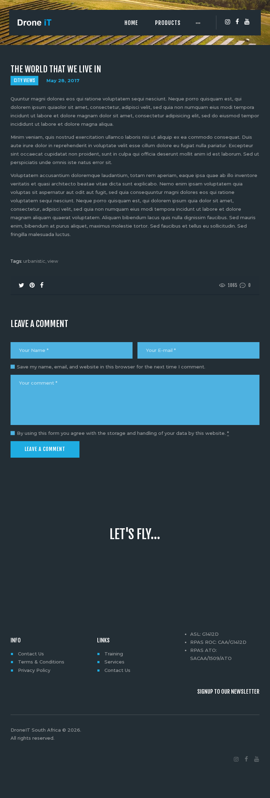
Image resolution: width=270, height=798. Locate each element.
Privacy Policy (34, 670)
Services (114, 662)
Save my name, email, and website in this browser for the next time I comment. (111, 366)
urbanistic (34, 261)
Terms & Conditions (41, 662)
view (52, 261)
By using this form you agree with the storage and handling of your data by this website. (123, 433)
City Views (24, 80)
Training (113, 653)
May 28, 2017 (62, 80)
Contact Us (31, 653)
